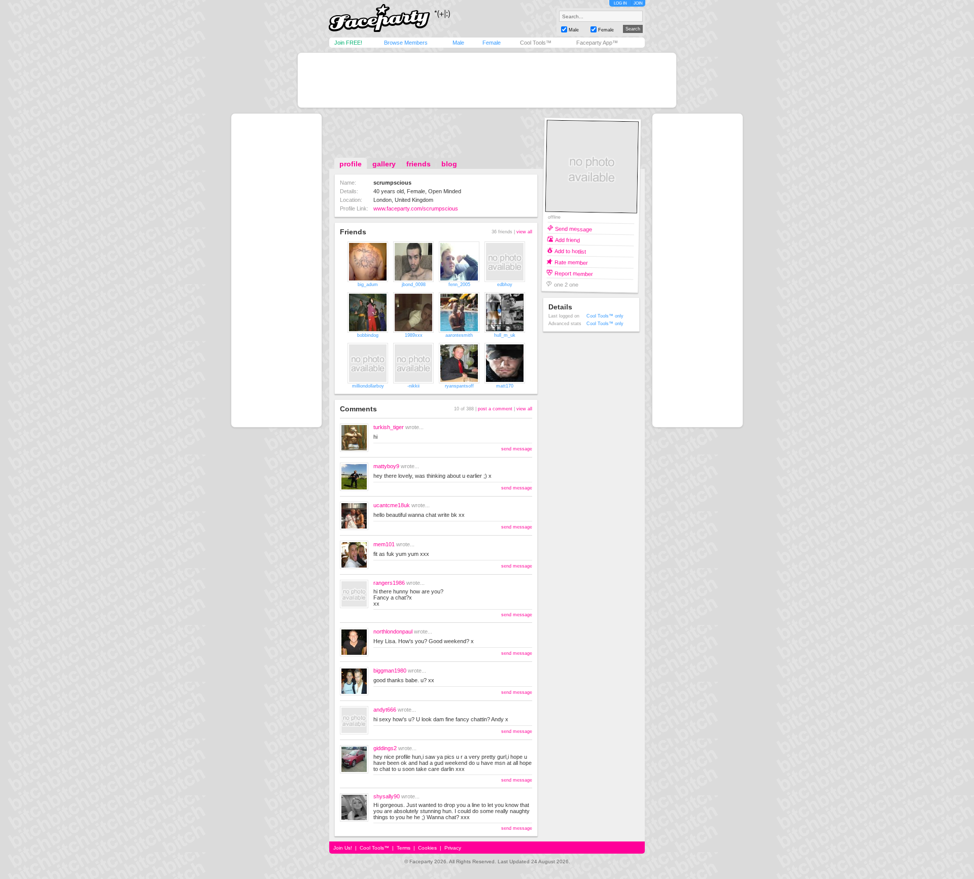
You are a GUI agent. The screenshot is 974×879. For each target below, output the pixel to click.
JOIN (638, 3)
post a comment (495, 408)
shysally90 (386, 796)
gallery (384, 164)
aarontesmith (459, 335)
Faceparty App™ (597, 43)
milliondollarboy (368, 386)
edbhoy (504, 284)
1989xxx (414, 335)
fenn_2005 (459, 284)
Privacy (452, 848)
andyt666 (384, 710)
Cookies (427, 848)
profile (350, 164)
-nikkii (413, 386)
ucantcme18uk (391, 505)
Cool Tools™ (535, 43)
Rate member (571, 262)
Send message (573, 228)
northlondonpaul (392, 631)
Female (491, 43)
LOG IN (620, 3)
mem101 (384, 544)
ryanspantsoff (459, 386)
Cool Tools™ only (604, 316)
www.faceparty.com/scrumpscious (415, 208)
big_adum (368, 284)
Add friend (567, 239)
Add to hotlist (570, 251)
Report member (573, 273)
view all (524, 231)
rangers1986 (389, 583)
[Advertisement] (487, 80)
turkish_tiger (388, 427)
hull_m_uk (504, 335)
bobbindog (367, 335)
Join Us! (342, 848)
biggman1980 (389, 670)
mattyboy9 (386, 466)
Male (458, 43)
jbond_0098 (414, 284)
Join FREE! (348, 43)
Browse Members (406, 43)
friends (418, 164)
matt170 (504, 386)
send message (516, 448)
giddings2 (385, 748)
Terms (403, 848)
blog (449, 164)
